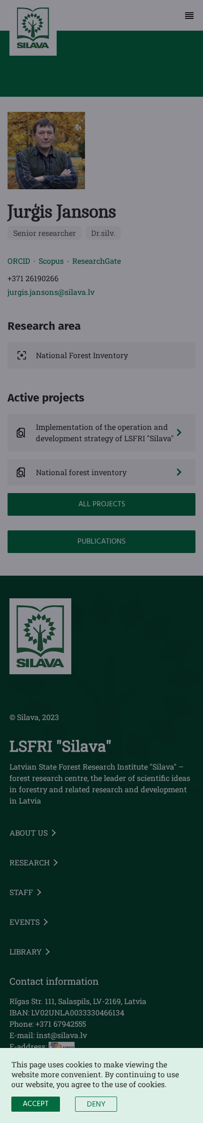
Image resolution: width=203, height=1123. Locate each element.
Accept (36, 1104)
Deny (96, 1104)
